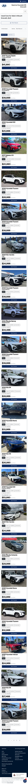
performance (5, 754)
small (3, 753)
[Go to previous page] (8, 740)
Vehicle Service (18, 751)
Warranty (17, 754)
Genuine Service (19, 759)
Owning (17, 758)
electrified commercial (7, 761)
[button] (25, 11)
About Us (4, 768)
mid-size (4, 756)
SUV (3, 751)
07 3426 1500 (6, 11)
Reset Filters (4, 34)
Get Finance (14, 67)
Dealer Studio (10, 782)
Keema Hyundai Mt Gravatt (19, 6)
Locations (24, 1)
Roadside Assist (18, 756)
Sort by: (13, 28)
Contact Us (4, 772)
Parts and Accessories (20, 753)
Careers (4, 770)
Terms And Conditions (7, 773)
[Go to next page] (19, 740)
